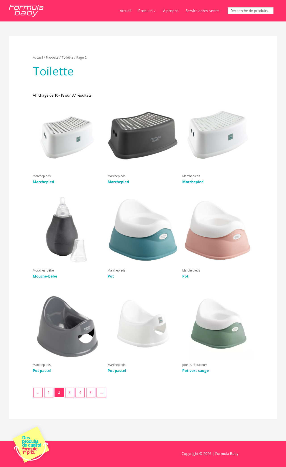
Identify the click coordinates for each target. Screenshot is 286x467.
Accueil (125, 10)
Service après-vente (202, 10)
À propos (171, 10)
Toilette (67, 57)
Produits (145, 10)
